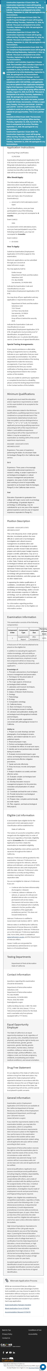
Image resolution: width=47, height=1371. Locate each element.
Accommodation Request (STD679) (18, 1312)
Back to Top (6, 1330)
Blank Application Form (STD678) (17, 1308)
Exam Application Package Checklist (18, 1305)
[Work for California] (8, 1359)
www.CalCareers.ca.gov (15, 937)
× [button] (45, 2)
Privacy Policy (7, 1334)
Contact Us (6, 1338)
